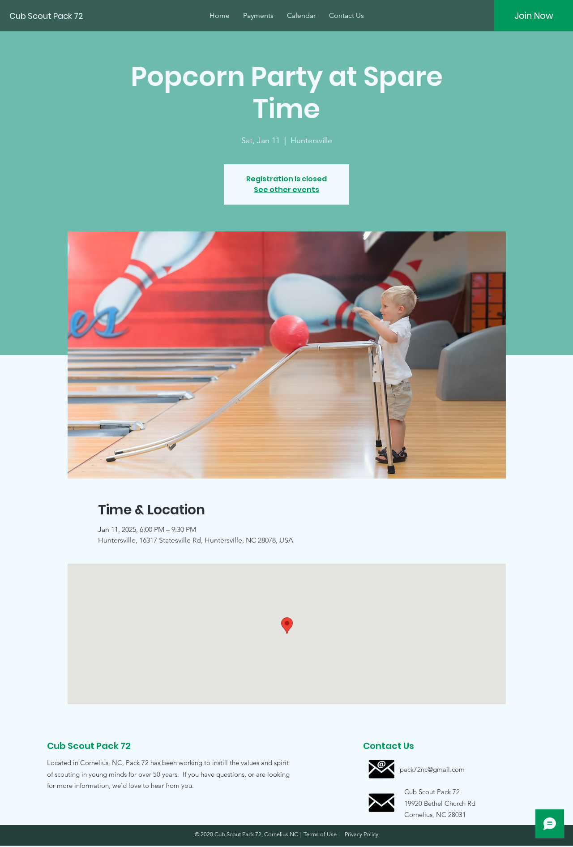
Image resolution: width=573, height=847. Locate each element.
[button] (432, 803)
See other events (286, 189)
